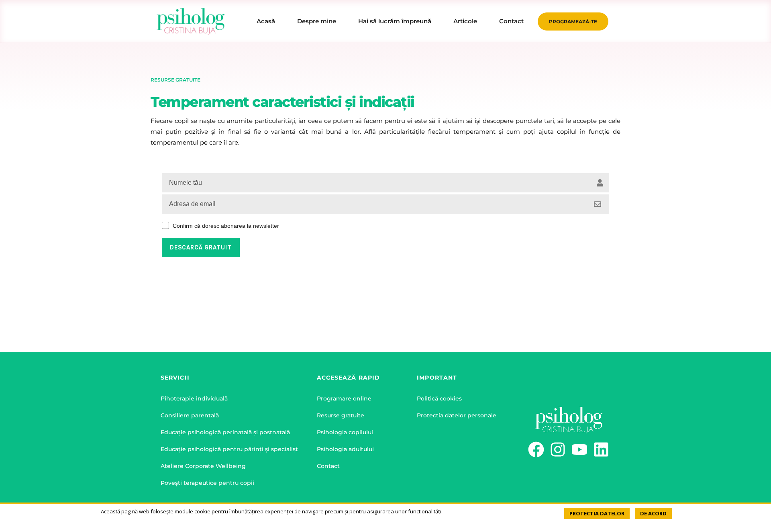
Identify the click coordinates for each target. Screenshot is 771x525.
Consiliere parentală (190, 415)
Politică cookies (439, 398)
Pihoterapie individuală (194, 398)
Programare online (344, 398)
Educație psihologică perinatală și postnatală (225, 432)
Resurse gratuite (340, 415)
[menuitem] (266, 21)
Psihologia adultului (345, 449)
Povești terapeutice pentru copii (207, 482)
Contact (328, 466)
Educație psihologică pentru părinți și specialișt (229, 449)
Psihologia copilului (345, 432)
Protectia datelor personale (456, 415)
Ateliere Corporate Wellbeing (203, 466)
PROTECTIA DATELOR (596, 513)
